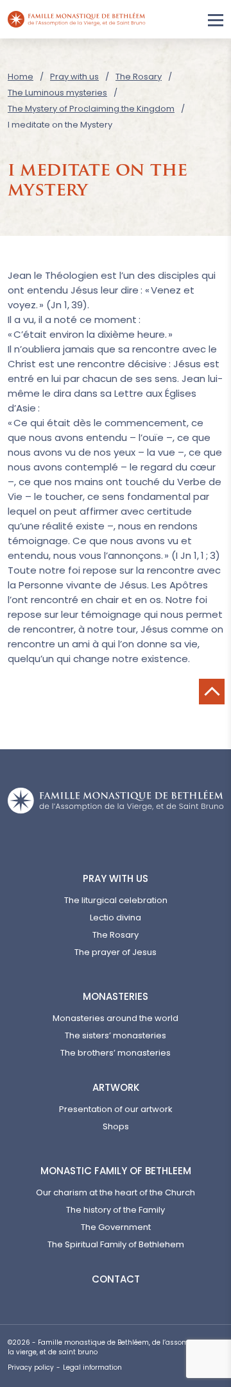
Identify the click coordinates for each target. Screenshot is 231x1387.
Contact (116, 1279)
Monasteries (115, 996)
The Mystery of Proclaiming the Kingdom (91, 109)
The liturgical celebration (115, 900)
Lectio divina (115, 917)
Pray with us (74, 77)
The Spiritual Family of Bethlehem (115, 1244)
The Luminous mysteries (57, 93)
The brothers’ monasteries (115, 1053)
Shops (116, 1126)
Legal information (92, 1367)
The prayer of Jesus (115, 952)
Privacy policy (31, 1367)
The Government (116, 1227)
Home (20, 77)
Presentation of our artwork (116, 1109)
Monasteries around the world (115, 1018)
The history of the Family (115, 1210)
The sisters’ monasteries (115, 1035)
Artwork (115, 1087)
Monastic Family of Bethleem (115, 1170)
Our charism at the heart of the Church (115, 1192)
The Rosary (139, 77)
